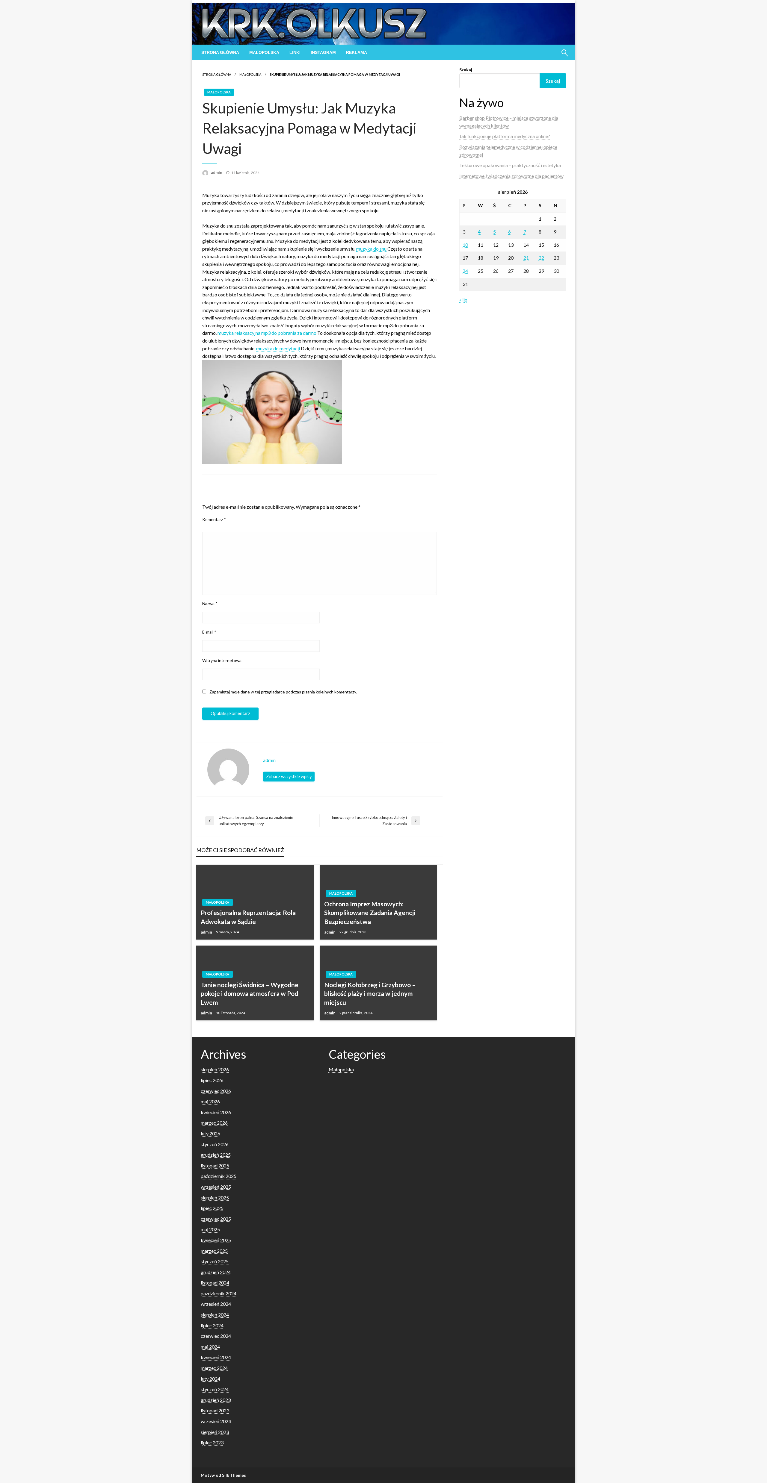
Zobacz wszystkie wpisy (289, 776)
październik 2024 (218, 1293)
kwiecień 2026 (216, 1112)
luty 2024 (210, 1378)
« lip (463, 299)
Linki (295, 52)
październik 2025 (218, 1176)
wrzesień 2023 (216, 1421)
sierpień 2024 (215, 1314)
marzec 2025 (214, 1251)
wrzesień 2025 (216, 1187)
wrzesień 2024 (216, 1304)
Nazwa (210, 603)
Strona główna (220, 52)
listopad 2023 (215, 1410)
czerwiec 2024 (216, 1336)
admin (217, 172)
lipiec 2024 (212, 1325)
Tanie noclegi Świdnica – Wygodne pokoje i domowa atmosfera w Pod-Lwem (250, 993)
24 (465, 271)
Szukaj (465, 69)
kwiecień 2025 (216, 1240)
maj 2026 (210, 1101)
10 (465, 245)
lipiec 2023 (212, 1442)
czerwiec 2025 (216, 1219)
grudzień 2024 (216, 1272)
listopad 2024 (215, 1282)
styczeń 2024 (215, 1389)
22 (541, 257)
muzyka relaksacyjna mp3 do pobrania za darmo (267, 333)
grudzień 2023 (216, 1400)
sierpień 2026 (215, 1069)
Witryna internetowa (221, 660)
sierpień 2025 (215, 1197)
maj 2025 (210, 1229)
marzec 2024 (214, 1368)
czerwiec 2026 (216, 1091)
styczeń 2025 (215, 1261)
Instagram (323, 52)
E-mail (209, 631)
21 (526, 257)
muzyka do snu (371, 249)
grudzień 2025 (216, 1155)
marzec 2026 (214, 1122)
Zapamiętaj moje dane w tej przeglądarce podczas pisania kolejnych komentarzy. (283, 691)
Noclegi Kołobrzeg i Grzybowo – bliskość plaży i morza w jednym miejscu (370, 993)
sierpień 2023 (215, 1432)
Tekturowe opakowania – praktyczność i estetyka (510, 165)
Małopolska (264, 52)
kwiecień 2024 (216, 1357)
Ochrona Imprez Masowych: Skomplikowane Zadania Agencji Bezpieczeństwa (369, 912)
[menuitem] (220, 52)
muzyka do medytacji (278, 348)
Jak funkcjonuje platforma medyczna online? (504, 136)
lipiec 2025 (212, 1208)
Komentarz (214, 519)
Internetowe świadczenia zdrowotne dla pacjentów (511, 176)
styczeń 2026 (215, 1144)
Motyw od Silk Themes (223, 1475)
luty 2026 (210, 1133)
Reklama (356, 52)
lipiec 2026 (212, 1080)
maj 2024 (210, 1346)
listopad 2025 (215, 1165)
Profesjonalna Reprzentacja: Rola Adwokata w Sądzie (248, 917)
